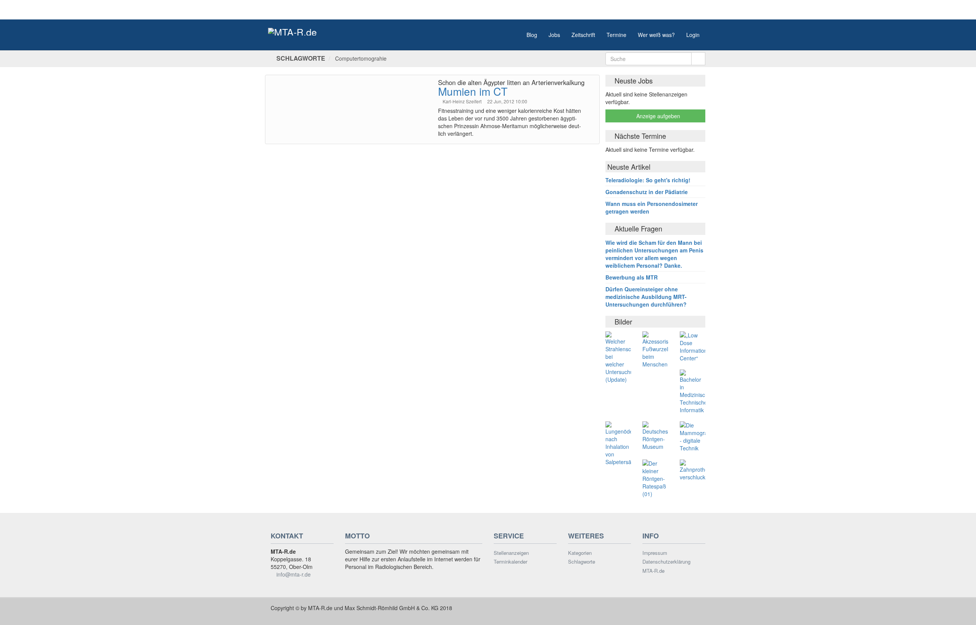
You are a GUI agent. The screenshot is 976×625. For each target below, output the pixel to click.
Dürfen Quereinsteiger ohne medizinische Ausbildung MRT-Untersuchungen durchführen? (646, 296)
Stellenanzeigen (511, 552)
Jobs (554, 35)
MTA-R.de (653, 570)
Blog (532, 35)
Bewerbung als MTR (631, 277)
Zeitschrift (583, 35)
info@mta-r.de (293, 574)
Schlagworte (581, 561)
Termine (616, 35)
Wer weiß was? (656, 35)
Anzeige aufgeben (657, 116)
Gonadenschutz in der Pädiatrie (646, 192)
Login (693, 35)
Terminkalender (510, 561)
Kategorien (580, 552)
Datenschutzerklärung (666, 561)
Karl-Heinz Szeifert (463, 101)
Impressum (654, 552)
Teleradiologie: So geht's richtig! (647, 180)
